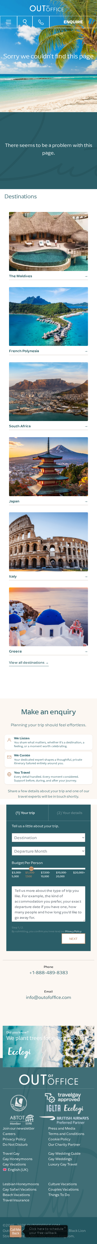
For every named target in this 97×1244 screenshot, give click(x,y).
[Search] (24, 22)
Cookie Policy (59, 1139)
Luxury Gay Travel (62, 1164)
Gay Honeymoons (17, 1158)
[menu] (8, 21)
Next (73, 938)
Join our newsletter (19, 1128)
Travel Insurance (16, 1200)
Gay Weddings (60, 1158)
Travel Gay (11, 1153)
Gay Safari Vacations (20, 1189)
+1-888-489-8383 (48, 972)
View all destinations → (29, 662)
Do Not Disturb (15, 1144)
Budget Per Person (27, 862)
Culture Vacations (62, 1183)
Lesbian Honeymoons (21, 1183)
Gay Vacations (14, 1164)
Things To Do (59, 1194)
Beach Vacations (16, 1194)
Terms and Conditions (66, 1133)
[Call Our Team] (41, 22)
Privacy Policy (73, 931)
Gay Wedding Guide (64, 1153)
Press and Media (61, 1128)
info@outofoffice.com (48, 997)
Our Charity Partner (64, 1144)
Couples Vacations (63, 1189)
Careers (9, 1133)
